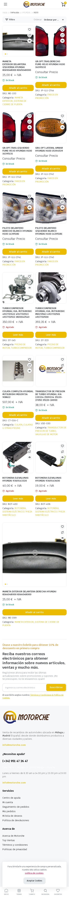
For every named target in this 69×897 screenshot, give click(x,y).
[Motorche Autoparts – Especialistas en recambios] (34, 4)
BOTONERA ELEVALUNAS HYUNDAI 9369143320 (15, 479)
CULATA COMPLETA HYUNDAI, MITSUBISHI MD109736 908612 (18, 394)
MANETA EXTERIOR (24, 621)
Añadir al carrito (18, 87)
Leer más (18, 334)
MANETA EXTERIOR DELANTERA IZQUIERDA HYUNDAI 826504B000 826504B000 (16, 66)
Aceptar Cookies (34, 880)
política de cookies (34, 873)
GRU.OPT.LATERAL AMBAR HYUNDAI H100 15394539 (49, 149)
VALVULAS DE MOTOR (46, 434)
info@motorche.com (14, 745)
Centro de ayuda (11, 797)
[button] (29, 29)
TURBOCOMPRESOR (21, 347)
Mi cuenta (7, 802)
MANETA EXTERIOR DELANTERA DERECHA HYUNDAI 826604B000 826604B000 (29, 593)
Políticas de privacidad (14, 849)
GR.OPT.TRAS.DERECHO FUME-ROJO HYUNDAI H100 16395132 (50, 64)
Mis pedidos (9, 811)
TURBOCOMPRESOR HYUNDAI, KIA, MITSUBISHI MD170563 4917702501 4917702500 (50, 312)
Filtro (12, 19)
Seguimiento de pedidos (15, 806)
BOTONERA (20, 508)
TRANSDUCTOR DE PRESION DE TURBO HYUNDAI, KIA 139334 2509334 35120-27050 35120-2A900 (50, 395)
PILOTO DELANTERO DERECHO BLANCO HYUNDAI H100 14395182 (17, 231)
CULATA (18, 424)
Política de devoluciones (15, 820)
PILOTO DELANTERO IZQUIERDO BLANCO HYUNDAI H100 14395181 (48, 231)
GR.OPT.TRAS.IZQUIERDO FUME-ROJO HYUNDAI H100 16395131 (17, 150)
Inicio (4, 12)
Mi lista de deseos (12, 815)
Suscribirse (56, 687)
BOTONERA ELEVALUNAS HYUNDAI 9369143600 (48, 479)
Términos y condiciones (15, 844)
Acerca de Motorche (13, 835)
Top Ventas (8, 840)
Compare (29, 35)
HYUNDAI (26, 12)
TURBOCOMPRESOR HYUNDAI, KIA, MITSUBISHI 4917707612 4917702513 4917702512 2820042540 (17, 312)
